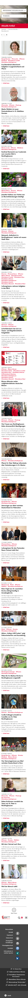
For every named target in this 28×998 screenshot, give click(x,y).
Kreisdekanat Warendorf (8, 283)
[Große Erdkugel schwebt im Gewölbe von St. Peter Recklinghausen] (14, 701)
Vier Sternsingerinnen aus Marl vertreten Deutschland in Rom (12, 762)
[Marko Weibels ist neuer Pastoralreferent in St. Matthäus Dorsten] (14, 94)
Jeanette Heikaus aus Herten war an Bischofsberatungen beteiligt (13, 196)
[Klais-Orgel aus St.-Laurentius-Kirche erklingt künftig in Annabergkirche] (14, 574)
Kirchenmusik (5, 584)
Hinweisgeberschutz (7, 945)
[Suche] (19, 918)
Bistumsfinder (9, 929)
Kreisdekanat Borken (17, 275)
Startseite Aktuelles (13, 29)
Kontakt (11, 932)
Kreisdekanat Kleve (19, 277)
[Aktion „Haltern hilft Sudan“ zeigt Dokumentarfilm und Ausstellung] (14, 618)
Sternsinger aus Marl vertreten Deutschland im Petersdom (12, 507)
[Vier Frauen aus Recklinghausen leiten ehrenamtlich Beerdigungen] (14, 409)
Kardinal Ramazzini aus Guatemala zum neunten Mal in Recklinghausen (13, 154)
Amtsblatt (10, 948)
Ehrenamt (4, 231)
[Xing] (17, 953)
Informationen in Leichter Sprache (8, 952)
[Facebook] (17, 933)
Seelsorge (18, 105)
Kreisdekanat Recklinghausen (13, 10)
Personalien (15, 59)
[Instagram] (17, 943)
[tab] (14, 993)
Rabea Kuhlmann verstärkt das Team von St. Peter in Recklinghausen (12, 804)
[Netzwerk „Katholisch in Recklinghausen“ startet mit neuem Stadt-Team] (14, 220)
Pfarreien (6, 16)
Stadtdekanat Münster (7, 279)
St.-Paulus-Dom (6, 797)
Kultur (12, 584)
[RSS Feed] (17, 963)
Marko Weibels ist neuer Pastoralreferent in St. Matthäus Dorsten (12, 111)
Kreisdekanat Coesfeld (14, 60)
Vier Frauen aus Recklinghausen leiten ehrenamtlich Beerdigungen (13, 425)
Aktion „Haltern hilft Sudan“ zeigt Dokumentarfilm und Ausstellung (13, 634)
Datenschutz (9, 938)
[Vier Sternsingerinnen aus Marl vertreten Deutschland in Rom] (14, 744)
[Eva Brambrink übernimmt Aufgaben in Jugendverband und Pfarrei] (14, 48)
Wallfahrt (4, 586)
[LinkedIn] (17, 948)
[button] (2, 34)
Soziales (16, 629)
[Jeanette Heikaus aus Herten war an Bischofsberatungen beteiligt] (14, 179)
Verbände (4, 60)
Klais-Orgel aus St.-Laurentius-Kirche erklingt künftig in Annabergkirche (12, 591)
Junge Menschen (6, 59)
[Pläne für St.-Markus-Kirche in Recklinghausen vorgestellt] (14, 661)
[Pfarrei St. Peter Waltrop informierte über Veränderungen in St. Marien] (14, 450)
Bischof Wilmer (6, 190)
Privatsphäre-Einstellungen (9, 941)
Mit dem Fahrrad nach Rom (11, 844)
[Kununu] (17, 958)
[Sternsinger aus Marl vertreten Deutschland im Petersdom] (14, 490)
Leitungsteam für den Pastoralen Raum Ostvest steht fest (12, 549)
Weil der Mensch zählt (9, 886)
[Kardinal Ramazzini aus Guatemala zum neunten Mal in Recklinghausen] (14, 137)
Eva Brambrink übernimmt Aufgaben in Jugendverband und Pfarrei (12, 67)
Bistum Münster (6, 275)
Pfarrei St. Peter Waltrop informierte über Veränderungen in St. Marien (13, 464)
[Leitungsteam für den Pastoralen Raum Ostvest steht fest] (14, 533)
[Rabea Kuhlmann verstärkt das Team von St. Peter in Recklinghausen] (14, 785)
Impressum (10, 935)
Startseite (3, 29)
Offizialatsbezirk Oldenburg (9, 374)
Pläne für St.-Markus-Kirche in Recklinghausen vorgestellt (12, 677)
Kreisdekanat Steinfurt (7, 282)
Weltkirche (20, 148)
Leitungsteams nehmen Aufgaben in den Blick (13, 287)
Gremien (14, 190)
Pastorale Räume (13, 274)
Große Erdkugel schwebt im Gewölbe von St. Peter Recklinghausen (11, 717)
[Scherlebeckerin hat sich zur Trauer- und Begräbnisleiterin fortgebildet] (14, 313)
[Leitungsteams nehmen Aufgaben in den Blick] (14, 263)
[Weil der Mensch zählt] (14, 871)
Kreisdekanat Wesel (20, 283)
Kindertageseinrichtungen (8, 671)
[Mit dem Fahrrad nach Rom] (14, 829)
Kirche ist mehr (6, 148)
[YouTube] (17, 938)
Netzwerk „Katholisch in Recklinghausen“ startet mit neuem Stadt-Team (13, 237)
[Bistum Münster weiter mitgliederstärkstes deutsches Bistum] (14, 358)
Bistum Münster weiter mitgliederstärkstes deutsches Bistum (12, 383)
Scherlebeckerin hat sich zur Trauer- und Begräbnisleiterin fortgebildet (11, 331)
